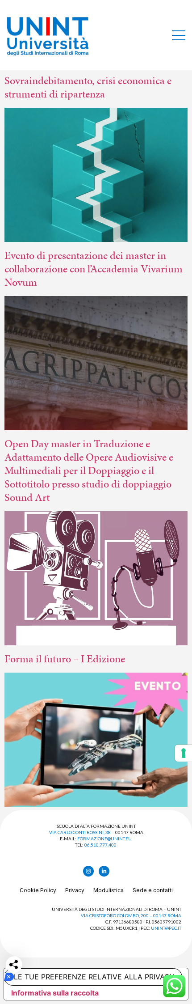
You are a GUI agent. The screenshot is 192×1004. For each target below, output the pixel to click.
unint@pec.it (166, 928)
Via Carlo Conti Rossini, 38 (80, 832)
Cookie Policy (38, 890)
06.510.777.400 (100, 844)
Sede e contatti (153, 890)
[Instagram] (88, 871)
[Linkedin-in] (104, 871)
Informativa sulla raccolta (55, 992)
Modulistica (108, 890)
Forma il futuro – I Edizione (64, 658)
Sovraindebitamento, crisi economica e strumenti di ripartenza (87, 87)
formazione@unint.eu (104, 838)
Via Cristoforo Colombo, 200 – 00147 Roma (131, 915)
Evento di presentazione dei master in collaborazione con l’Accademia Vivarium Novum (93, 269)
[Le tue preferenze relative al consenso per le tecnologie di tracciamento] (183, 753)
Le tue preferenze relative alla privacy (94, 976)
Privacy (74, 890)
